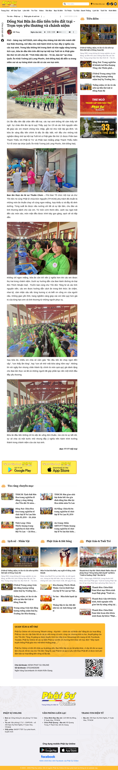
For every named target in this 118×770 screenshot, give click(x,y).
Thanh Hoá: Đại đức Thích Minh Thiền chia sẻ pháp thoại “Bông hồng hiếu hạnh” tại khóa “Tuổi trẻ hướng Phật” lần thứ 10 (98, 573)
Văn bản (49, 11)
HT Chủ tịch (16, 11)
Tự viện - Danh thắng (82, 11)
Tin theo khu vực (98, 4)
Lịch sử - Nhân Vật (19, 541)
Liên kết (26, 11)
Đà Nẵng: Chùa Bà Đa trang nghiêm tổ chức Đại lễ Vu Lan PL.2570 (64, 512)
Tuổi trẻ (104, 11)
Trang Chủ (5, 11)
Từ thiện (68, 11)
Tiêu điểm (93, 18)
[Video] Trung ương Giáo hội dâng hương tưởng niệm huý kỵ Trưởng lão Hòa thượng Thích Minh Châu (104, 79)
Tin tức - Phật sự (13, 16)
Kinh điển (113, 11)
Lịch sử (96, 11)
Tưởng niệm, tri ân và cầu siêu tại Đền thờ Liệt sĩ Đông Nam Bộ (104, 88)
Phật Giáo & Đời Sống (59, 541)
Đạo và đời (58, 11)
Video (41, 11)
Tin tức (34, 11)
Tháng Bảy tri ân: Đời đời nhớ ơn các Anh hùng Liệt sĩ (64, 608)
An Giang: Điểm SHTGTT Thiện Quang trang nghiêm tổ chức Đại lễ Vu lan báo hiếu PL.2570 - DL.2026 (64, 529)
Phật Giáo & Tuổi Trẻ (98, 541)
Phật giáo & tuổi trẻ (31, 16)
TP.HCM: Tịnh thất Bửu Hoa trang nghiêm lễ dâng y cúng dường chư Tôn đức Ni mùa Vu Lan (25, 500)
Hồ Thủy (16, 32)
